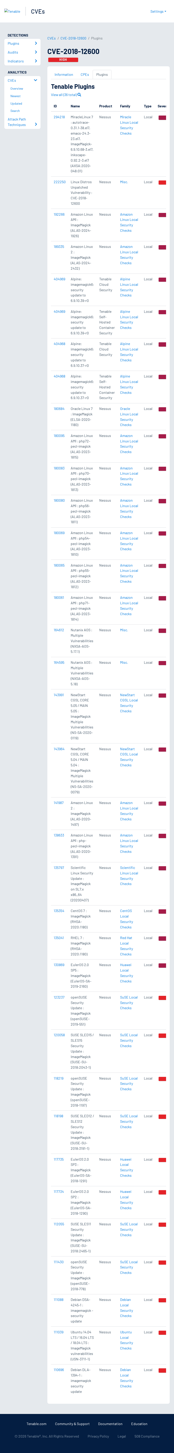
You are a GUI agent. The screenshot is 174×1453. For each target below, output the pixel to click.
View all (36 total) (64, 94)
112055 (59, 1224)
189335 (59, 246)
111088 (58, 1299)
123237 (59, 997)
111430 (59, 1262)
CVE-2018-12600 (73, 38)
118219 (58, 1078)
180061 (59, 597)
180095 (59, 435)
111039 (58, 1332)
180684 (59, 408)
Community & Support (72, 1423)
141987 (59, 802)
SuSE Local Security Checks (129, 1002)
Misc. (124, 182)
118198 (58, 1116)
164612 (59, 630)
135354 (59, 910)
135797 (59, 867)
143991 (59, 695)
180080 (59, 500)
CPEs (85, 74)
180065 (59, 565)
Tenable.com (36, 1423)
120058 (59, 1035)
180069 (59, 532)
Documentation (110, 1423)
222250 (60, 182)
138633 (59, 835)
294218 (59, 117)
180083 (59, 468)
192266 (59, 214)
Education (139, 1423)
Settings (157, 11)
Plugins (102, 74)
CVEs (38, 11)
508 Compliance (147, 1436)
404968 (59, 343)
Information (64, 74)
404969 (59, 279)
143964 (59, 749)
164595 (59, 662)
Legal (122, 1436)
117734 (59, 1191)
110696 (59, 1369)
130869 (59, 964)
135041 (59, 937)
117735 (59, 1159)
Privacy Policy (98, 1436)
